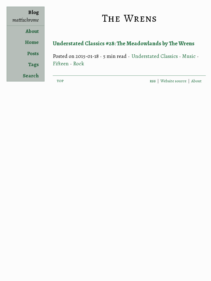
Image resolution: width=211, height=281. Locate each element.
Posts (33, 53)
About (32, 31)
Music (189, 56)
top (60, 81)
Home (32, 42)
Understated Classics (155, 56)
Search (31, 75)
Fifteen (61, 63)
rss (153, 81)
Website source (173, 81)
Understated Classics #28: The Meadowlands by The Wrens (124, 43)
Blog (25, 16)
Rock (78, 63)
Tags (33, 64)
